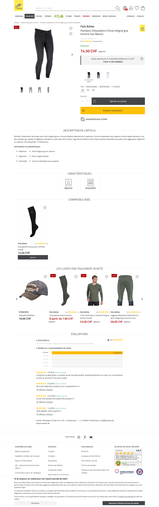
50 (82, 90)
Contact (51, 451)
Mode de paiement (22, 451)
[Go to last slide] (17, 299)
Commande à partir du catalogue (28, 472)
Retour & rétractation (23, 460)
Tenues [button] (77, 16)
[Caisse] (143, 7)
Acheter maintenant (112, 110)
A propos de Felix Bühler (90, 456)
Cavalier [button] (29, 16)
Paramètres (35, 503)
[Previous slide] (16, 54)
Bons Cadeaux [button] (109, 16)
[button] (59, 16)
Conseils (117, 86)
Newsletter (52, 460)
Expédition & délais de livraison (27, 456)
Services (52, 446)
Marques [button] (96, 16)
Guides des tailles (55, 470)
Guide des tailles (91, 86)
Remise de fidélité (55, 465)
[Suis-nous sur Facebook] (85, 437)
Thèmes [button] (47, 16)
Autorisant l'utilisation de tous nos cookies (124, 503)
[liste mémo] (137, 7)
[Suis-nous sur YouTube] (91, 437)
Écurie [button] (69, 16)
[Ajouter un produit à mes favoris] (71, 28)
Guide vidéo (106, 86)
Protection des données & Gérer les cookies (95, 471)
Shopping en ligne (23, 446)
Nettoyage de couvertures (58, 474)
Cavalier (16, 22)
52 (88, 90)
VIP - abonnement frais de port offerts (27, 466)
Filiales (140, 16)
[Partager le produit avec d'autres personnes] (71, 33)
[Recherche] (118, 8)
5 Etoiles (45, 352)
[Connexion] (131, 7)
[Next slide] (72, 54)
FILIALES (84, 451)
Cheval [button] (39, 16)
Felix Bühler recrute (89, 460)
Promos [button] (86, 16)
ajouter (33, 257)
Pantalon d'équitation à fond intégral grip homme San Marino (60, 22)
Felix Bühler (87, 446)
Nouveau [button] (19, 16)
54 (93, 90)
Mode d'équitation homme (30, 22)
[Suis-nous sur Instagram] (78, 437)
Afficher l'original (46, 389)
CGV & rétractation (88, 465)
